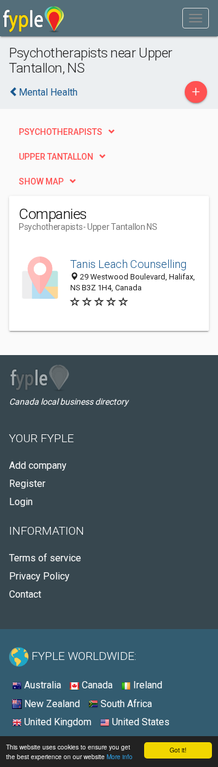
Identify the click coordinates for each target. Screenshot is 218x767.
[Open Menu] (195, 18)
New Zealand (51, 704)
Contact (25, 594)
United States (140, 722)
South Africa (125, 704)
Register (27, 483)
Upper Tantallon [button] (56, 157)
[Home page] (33, 18)
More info (120, 756)
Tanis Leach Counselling (128, 264)
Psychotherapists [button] (60, 132)
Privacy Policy (39, 576)
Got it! (178, 749)
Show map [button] (41, 181)
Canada (96, 685)
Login (21, 502)
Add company (38, 465)
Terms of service (45, 558)
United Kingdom (56, 722)
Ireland (146, 685)
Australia (41, 685)
